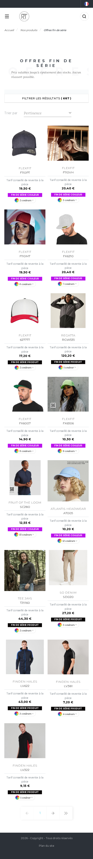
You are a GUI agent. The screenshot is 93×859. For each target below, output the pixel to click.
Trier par (10, 113)
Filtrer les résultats (46, 98)
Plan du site (46, 845)
